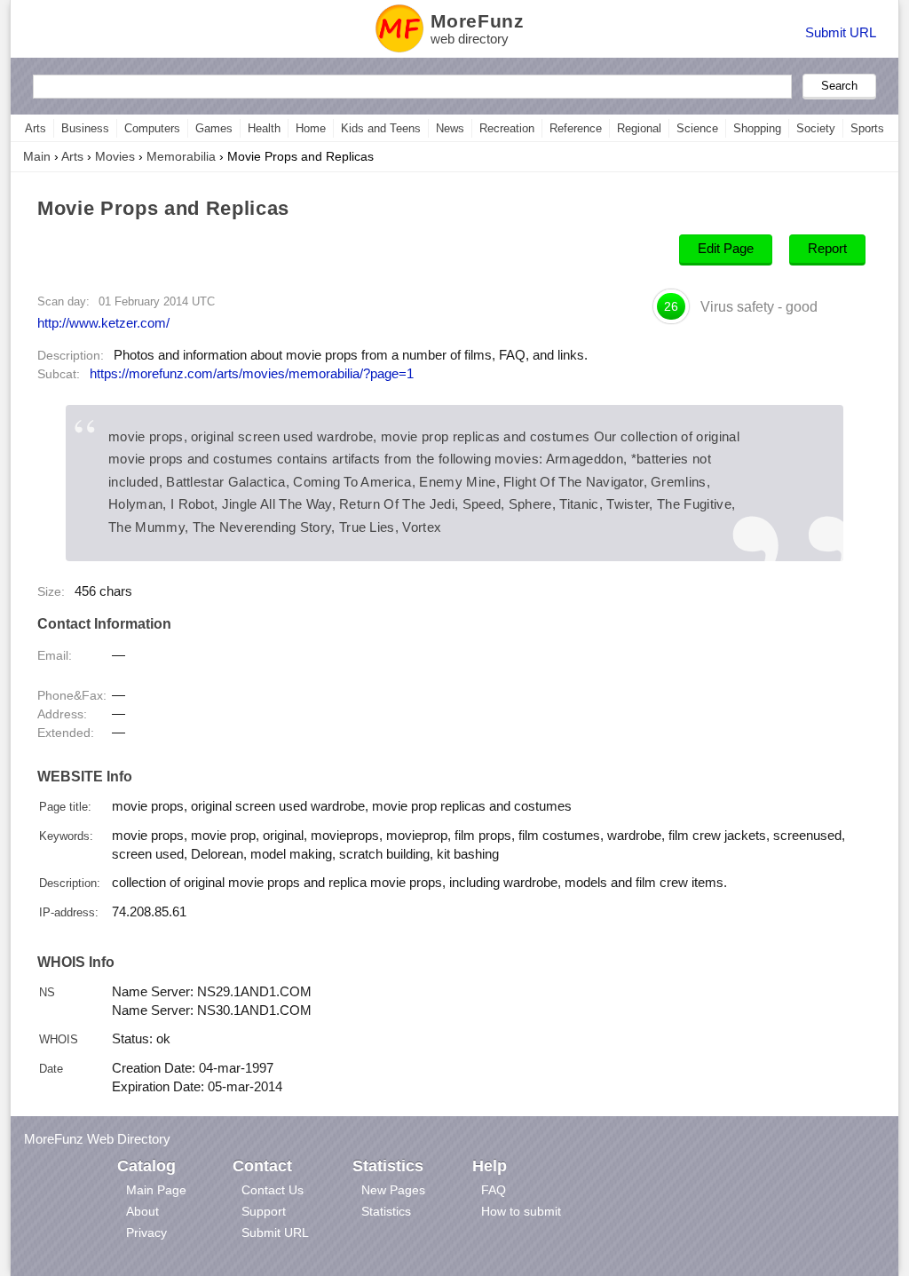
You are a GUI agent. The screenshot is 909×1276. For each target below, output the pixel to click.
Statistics (386, 1211)
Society (815, 128)
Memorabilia (181, 156)
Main (37, 156)
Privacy (146, 1232)
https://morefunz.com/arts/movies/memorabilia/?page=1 (252, 374)
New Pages (393, 1190)
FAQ (493, 1190)
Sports (867, 128)
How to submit (521, 1211)
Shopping (757, 128)
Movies (115, 156)
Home (311, 128)
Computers (152, 128)
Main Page (156, 1190)
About (142, 1211)
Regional (639, 128)
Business (85, 128)
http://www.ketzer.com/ (103, 322)
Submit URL (840, 32)
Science (697, 128)
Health (264, 128)
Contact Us (272, 1190)
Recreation (506, 128)
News (450, 128)
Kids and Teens (381, 128)
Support (263, 1211)
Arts (35, 128)
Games (214, 128)
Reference (575, 128)
